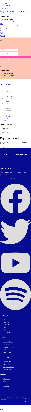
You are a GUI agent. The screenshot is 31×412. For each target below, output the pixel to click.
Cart (4, 381)
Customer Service (8, 342)
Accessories (6, 332)
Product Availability (8, 347)
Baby (4, 327)
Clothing (5, 330)
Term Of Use (7, 369)
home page (3, 147)
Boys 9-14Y (6, 322)
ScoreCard (6, 344)
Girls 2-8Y (6, 325)
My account (6, 379)
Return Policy (7, 352)
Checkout (6, 386)
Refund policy (7, 364)
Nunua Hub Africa (17, 398)
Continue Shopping (8, 21)
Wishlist (5, 384)
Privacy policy (7, 361)
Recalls (5, 349)
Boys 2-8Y (6, 319)
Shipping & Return (8, 367)
